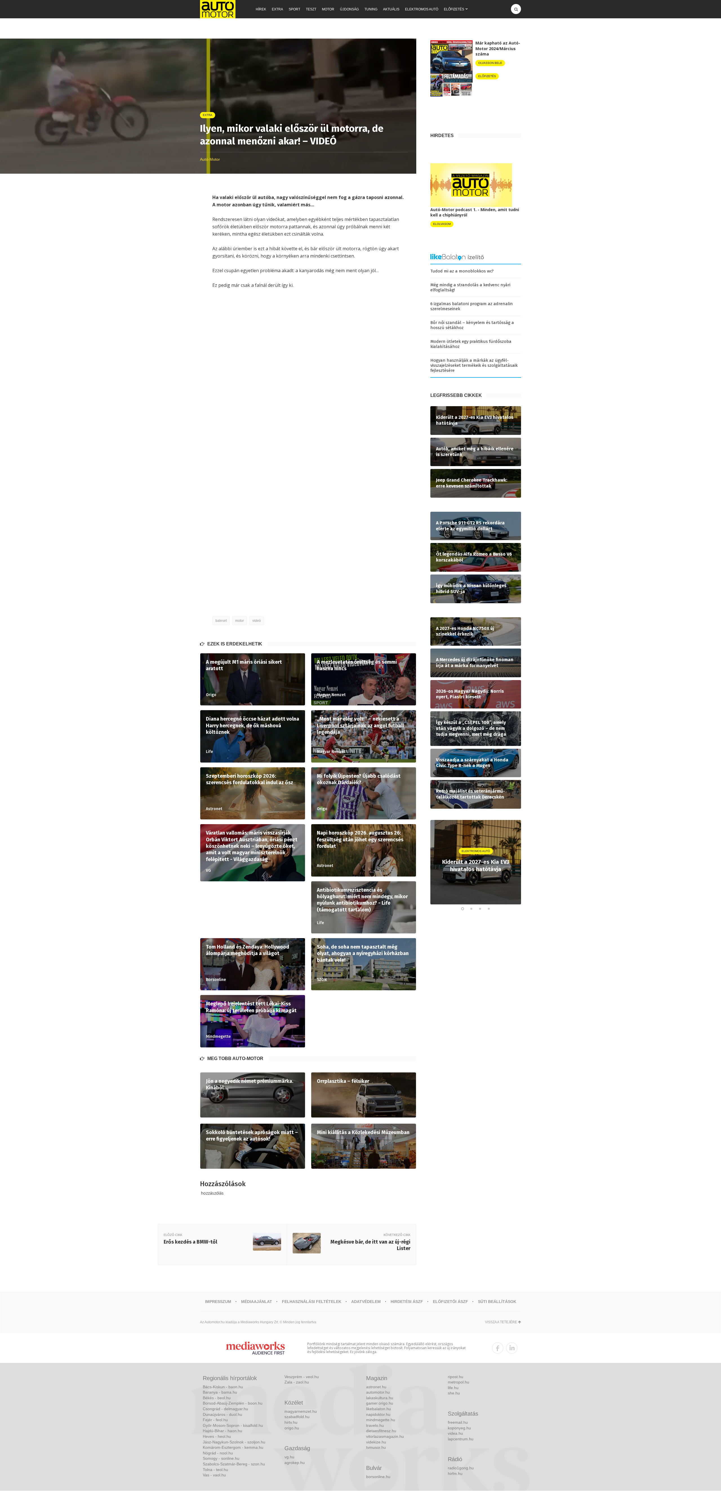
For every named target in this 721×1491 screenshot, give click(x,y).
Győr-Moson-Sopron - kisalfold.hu (233, 1425)
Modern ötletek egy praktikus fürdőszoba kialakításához (470, 344)
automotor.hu (378, 1392)
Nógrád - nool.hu (218, 1453)
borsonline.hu (378, 1476)
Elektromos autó (421, 9)
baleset (221, 621)
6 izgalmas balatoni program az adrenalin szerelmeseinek (471, 306)
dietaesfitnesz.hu (381, 1431)
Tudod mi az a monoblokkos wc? (462, 271)
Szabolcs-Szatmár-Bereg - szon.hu (234, 1464)
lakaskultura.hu (379, 1398)
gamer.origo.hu (379, 1403)
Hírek (261, 9)
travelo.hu (375, 1425)
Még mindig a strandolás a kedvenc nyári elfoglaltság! (470, 287)
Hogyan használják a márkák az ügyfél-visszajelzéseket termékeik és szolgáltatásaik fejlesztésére (474, 365)
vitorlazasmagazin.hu (385, 1436)
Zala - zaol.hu (296, 1382)
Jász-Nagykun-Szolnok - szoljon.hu (234, 1442)
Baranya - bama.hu (220, 1392)
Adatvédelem (366, 1301)
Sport (294, 9)
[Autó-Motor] (217, 9)
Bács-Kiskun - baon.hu (223, 1387)
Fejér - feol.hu (215, 1420)
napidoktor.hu (378, 1414)
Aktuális (391, 9)
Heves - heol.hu (217, 1436)
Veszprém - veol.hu (301, 1376)
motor (239, 621)
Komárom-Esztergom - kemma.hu (233, 1447)
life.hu (453, 1387)
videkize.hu (376, 1442)
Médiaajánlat (256, 1301)
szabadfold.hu (297, 1416)
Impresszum (218, 1301)
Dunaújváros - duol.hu (222, 1414)
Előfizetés (454, 9)
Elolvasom (442, 223)
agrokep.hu (294, 1462)
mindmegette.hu (380, 1420)
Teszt (311, 9)
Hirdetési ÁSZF (407, 1301)
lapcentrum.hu (460, 1439)
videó (256, 621)
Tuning (370, 9)
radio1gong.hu (461, 1468)
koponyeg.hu (459, 1428)
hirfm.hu (455, 1473)
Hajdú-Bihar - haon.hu (222, 1431)
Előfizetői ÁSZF (450, 1301)
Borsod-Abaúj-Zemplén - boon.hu (232, 1403)
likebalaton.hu (378, 1409)
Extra (277, 9)
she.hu (454, 1393)
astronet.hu (376, 1387)
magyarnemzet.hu (300, 1411)
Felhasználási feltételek (311, 1301)
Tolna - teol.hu (215, 1469)
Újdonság (349, 9)
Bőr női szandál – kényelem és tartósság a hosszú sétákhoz (472, 325)
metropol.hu (458, 1382)
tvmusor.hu (376, 1447)
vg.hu (289, 1457)
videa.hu (455, 1433)
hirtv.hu (290, 1422)
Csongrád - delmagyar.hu (225, 1409)
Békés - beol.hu (217, 1398)
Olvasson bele (490, 62)
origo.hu (291, 1428)
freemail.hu (458, 1422)
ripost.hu (455, 1376)
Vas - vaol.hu (214, 1475)
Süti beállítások (497, 1301)
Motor (328, 9)
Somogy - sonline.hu (221, 1458)
